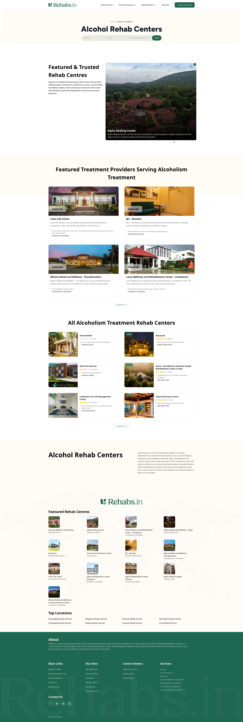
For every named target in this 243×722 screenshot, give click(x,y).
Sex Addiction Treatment (170, 686)
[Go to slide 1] (174, 142)
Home (112, 22)
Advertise (165, 5)
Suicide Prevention (185, 5)
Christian (164, 676)
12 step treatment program (171, 690)
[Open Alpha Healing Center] (194, 64)
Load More (120, 305)
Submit (156, 38)
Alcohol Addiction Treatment (171, 680)
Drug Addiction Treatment (170, 683)
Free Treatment (166, 673)
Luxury (163, 669)
